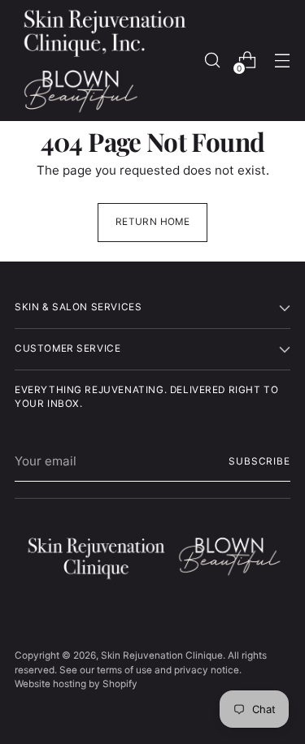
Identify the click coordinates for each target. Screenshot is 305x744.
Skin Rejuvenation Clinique (162, 655)
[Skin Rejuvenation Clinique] (104, 60)
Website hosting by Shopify (76, 684)
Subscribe (259, 461)
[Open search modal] (212, 60)
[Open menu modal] (281, 60)
